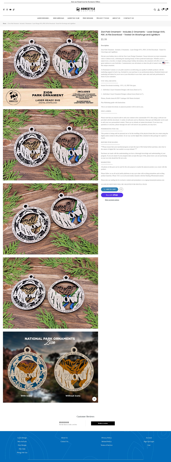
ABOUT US (116, 18)
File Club (22, 449)
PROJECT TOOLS (103, 18)
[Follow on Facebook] (4, 9)
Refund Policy (107, 441)
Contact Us (64, 441)
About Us (64, 438)
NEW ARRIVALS (58, 18)
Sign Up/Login (149, 441)
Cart (148, 445)
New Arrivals (22, 441)
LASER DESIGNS (43, 18)
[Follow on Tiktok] (14, 9)
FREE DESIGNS (88, 18)
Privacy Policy (107, 438)
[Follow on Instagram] (7, 9)
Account (149, 438)
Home (4, 23)
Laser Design (22, 438)
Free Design (22, 445)
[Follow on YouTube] (10, 9)
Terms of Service (107, 445)
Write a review (103, 423)
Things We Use (22, 453)
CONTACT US (129, 18)
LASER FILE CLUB (73, 18)
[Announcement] (85, 1)
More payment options (112, 200)
